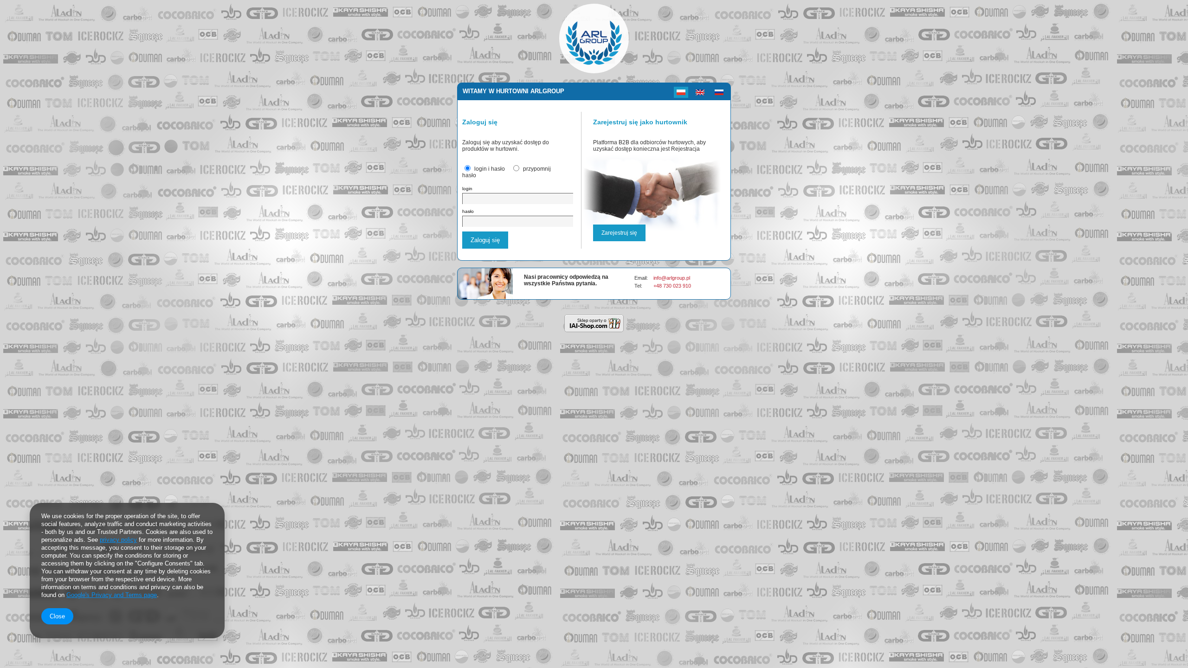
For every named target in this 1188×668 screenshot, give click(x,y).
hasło (468, 211)
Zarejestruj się (619, 233)
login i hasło (489, 169)
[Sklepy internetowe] (594, 323)
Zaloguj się (485, 240)
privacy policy (118, 539)
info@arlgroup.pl (671, 278)
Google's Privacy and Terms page (111, 594)
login (467, 188)
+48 (658, 286)
